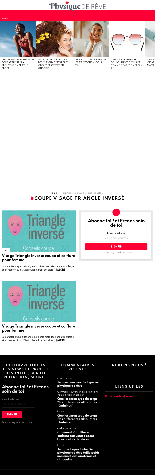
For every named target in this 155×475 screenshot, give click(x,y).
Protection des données (119, 396)
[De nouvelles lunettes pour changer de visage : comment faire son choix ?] (127, 39)
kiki (58, 412)
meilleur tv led (64, 428)
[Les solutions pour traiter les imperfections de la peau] (91, 39)
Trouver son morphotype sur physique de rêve (78, 384)
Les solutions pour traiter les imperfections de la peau (90, 63)
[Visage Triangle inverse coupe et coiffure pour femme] (39, 231)
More (61, 270)
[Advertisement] (18, 129)
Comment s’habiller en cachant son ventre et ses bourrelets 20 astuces (75, 436)
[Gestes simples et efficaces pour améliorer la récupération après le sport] (18, 39)
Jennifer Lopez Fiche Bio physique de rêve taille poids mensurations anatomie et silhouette (78, 454)
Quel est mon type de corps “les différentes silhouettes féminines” (77, 402)
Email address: (116, 233)
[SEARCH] (150, 15)
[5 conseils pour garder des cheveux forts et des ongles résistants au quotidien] (54, 39)
